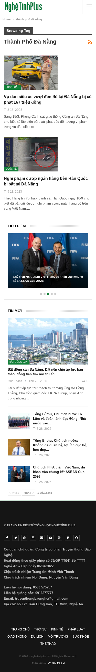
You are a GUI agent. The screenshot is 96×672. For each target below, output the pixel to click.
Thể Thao (48, 644)
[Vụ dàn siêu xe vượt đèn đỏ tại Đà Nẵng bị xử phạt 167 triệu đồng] (31, 73)
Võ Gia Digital (56, 663)
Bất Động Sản (18, 362)
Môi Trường (58, 636)
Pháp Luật (12, 87)
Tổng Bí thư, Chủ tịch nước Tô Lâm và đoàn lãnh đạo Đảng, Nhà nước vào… (59, 418)
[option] (48, 263)
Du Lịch (37, 636)
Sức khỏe (80, 636)
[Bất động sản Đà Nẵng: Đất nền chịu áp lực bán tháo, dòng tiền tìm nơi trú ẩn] (48, 341)
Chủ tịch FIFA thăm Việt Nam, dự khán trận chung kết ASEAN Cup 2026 (48, 279)
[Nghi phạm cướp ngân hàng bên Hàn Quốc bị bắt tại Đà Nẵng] (31, 154)
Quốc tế (11, 169)
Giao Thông (17, 636)
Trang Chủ (20, 629)
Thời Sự (40, 629)
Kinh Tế (57, 629)
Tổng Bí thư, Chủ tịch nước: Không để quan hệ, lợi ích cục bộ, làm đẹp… (60, 445)
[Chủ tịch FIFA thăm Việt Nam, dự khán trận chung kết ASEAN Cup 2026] (48, 260)
